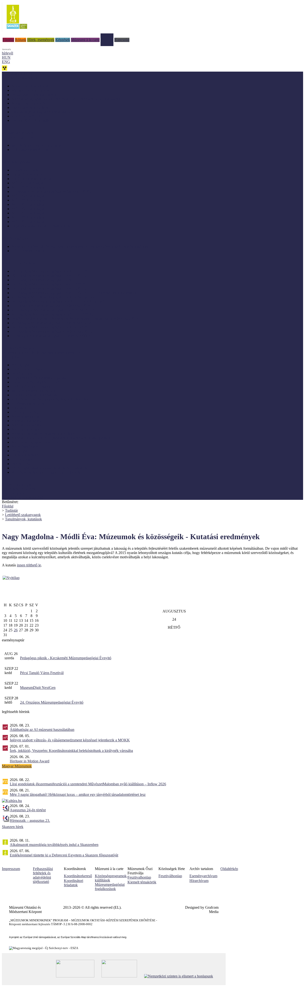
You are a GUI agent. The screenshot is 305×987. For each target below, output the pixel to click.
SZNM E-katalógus (16, 485)
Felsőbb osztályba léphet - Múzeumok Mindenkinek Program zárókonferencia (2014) (75, 319)
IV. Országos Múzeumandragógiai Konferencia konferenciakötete (60, 301)
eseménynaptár (13, 640)
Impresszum (11, 869)
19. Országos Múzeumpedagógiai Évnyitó (43, 280)
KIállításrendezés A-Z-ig (29, 150)
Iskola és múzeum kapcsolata (33, 391)
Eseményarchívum (203, 876)
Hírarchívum (198, 881)
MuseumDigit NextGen (38, 688)
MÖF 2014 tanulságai (27, 217)
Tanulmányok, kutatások (29, 108)
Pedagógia (19, 451)
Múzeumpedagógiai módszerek (34, 442)
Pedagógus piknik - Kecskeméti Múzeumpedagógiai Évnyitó (65, 658)
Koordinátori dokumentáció (22, 498)
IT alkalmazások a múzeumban (34, 395)
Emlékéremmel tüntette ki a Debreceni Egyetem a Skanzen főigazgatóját (64, 855)
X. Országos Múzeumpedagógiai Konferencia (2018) (51, 306)
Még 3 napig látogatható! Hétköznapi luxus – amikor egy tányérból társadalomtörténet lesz (78, 794)
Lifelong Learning (25, 412)
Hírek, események (40, 40)
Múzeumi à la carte (85, 40)
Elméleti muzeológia (26, 369)
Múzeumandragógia (26, 416)
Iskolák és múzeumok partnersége (36, 145)
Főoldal (8, 40)
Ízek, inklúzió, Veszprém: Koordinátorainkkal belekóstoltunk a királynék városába (71, 751)
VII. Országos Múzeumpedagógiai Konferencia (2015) (52, 310)
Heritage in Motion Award (29, 761)
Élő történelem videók (28, 251)
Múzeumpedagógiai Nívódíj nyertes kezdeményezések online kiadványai (66, 99)
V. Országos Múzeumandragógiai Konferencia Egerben (53, 297)
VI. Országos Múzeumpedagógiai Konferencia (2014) (52, 314)
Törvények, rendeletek (19, 489)
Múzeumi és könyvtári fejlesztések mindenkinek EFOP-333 (47, 352)
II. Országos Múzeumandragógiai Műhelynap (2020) (51, 192)
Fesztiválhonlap (170, 876)
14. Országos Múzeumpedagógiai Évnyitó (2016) (48, 288)
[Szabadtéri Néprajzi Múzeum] (17, 30)
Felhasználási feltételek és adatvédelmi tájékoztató (43, 875)
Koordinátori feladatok (73, 883)
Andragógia (20, 365)
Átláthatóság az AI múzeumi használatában (42, 730)
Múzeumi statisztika (26, 425)
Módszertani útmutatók (28, 103)
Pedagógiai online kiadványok (34, 95)
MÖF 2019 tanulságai (27, 196)
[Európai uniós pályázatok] (11, 578)
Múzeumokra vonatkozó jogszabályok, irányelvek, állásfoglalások (61, 438)
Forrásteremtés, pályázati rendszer (36, 382)
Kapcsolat (121, 40)
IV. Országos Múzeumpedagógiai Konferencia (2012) (51, 327)
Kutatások (19, 408)
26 (16, 630)
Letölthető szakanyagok (23, 515)
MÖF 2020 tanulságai (27, 187)
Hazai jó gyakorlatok (27, 174)
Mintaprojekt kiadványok (30, 90)
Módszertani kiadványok (30, 86)
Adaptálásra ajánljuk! (18, 74)
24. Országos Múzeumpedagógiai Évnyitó (51, 702)
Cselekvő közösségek (18, 348)
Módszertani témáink (17, 133)
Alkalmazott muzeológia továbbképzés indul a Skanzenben (54, 845)
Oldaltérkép (229, 869)
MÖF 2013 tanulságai (27, 222)
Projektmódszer (23, 459)
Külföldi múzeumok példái (31, 179)
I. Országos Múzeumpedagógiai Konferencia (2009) (50, 336)
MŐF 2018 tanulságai (27, 200)
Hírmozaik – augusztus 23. (30, 820)
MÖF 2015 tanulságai (27, 213)
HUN (6, 57)
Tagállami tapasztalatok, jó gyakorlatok (40, 226)
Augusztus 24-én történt (28, 810)
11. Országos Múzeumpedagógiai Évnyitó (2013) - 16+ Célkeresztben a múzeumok (74, 293)
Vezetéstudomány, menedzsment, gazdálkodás (46, 472)
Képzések (62, 40)
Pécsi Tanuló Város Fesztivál (42, 673)
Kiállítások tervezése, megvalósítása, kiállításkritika (49, 399)
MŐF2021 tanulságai (27, 183)
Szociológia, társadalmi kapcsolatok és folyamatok (49, 468)
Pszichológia (20, 464)
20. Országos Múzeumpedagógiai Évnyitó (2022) (48, 276)
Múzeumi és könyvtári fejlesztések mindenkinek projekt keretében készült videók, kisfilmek (80, 246)
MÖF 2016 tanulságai (27, 209)
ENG (6, 62)
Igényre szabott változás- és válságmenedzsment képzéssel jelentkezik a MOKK (70, 740)
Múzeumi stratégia (25, 429)
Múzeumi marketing (26, 421)
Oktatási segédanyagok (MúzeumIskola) (41, 112)
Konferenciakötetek (26, 116)
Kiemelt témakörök (141, 882)
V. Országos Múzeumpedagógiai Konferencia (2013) (51, 323)
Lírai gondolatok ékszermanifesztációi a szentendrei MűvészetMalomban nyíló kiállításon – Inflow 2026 (88, 784)
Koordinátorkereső (78, 876)
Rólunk (20, 40)
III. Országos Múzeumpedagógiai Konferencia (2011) (51, 331)
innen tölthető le (29, 565)
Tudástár (107, 35)
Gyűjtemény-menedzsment (31, 386)
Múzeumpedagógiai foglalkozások (110, 886)
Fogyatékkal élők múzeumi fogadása (38, 378)
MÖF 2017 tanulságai (27, 204)
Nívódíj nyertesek (24, 170)
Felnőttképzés (21, 373)
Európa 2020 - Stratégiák (30, 120)
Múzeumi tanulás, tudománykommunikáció (43, 434)
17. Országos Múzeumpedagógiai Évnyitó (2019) (48, 284)
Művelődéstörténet (25, 446)
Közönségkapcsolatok (28, 403)
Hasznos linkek (13, 493)
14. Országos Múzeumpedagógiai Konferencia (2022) (51, 271)
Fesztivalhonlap (139, 877)
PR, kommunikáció (26, 455)
